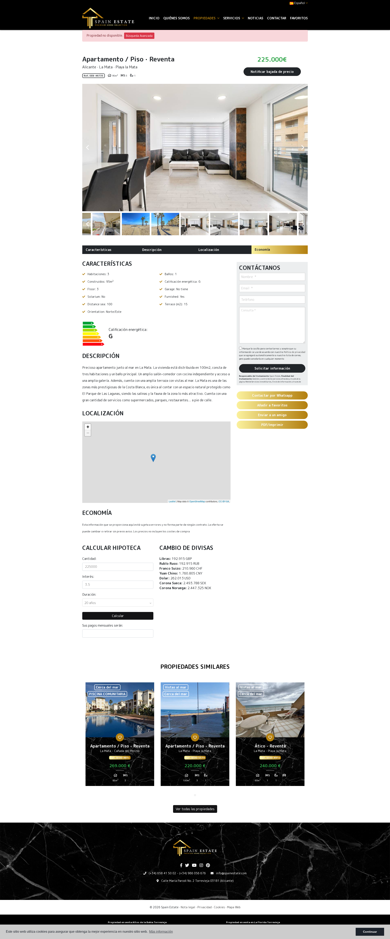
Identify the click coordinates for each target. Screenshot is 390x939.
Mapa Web (233, 907)
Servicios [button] (232, 18)
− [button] (88, 433)
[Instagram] (201, 865)
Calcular (118, 616)
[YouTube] (194, 865)
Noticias (255, 18)
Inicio (154, 18)
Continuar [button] (370, 931)
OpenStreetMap (197, 501)
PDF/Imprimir (272, 424)
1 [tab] (195, 795)
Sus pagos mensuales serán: (102, 625)
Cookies (219, 907)
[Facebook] (181, 865)
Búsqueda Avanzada (139, 36)
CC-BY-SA (224, 501)
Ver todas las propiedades (195, 809)
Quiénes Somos (176, 18)
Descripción (151, 249)
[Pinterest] (208, 865)
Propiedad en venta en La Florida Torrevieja (253, 922)
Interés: (88, 576)
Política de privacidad (294, 352)
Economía (262, 249)
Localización (208, 249)
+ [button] (88, 426)
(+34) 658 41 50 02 (162, 873)
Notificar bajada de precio (272, 71)
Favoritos (299, 18)
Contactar (276, 18)
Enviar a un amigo (272, 415)
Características (98, 249)
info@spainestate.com (231, 873)
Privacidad (204, 907)
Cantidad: (89, 558)
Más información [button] (161, 931)
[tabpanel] (119, 735)
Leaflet (172, 501)
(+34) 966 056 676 (192, 873)
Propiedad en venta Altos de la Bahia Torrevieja (137, 922)
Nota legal (188, 907)
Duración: (89, 594)
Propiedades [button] (205, 18)
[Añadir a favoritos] (120, 737)
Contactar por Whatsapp (272, 395)
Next (303, 147)
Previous (87, 147)
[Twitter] (187, 865)
